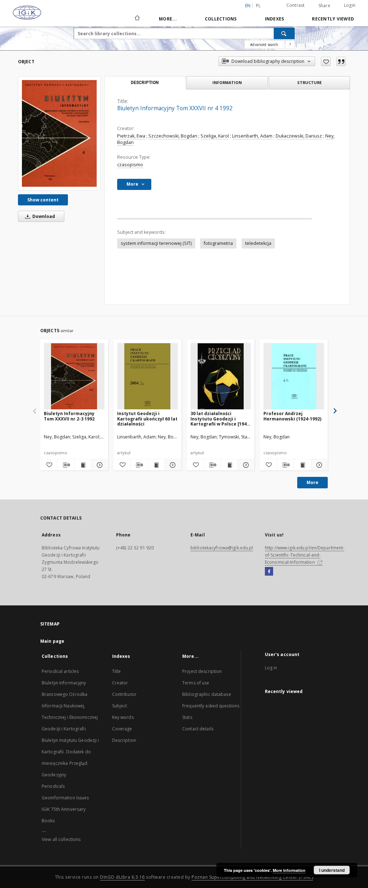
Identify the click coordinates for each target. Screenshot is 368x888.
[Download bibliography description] (65, 465)
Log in (271, 668)
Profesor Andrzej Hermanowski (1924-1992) (292, 416)
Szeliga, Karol (215, 136)
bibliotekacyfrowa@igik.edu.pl (221, 548)
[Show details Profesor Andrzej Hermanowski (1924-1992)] (318, 465)
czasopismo (130, 165)
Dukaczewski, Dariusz (299, 136)
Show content (43, 200)
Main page (52, 641)
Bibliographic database (206, 694)
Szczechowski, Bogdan (172, 136)
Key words (123, 717)
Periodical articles (60, 671)
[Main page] (137, 19)
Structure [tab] (309, 82)
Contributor (124, 694)
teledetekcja (258, 243)
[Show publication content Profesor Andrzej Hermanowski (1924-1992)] (302, 465)
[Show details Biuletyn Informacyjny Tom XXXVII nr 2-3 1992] (98, 465)
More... (168, 19)
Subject (119, 706)
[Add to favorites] (326, 61)
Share (324, 6)
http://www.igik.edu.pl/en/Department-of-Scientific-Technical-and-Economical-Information (304, 555)
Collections (221, 19)
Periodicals (53, 786)
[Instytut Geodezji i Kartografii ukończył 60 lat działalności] (148, 376)
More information (289, 870)
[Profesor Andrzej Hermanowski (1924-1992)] (294, 376)
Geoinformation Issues (65, 798)
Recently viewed (333, 19)
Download (43, 216)
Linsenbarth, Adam (252, 136)
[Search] (284, 33)
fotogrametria (218, 243)
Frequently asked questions (210, 706)
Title (116, 671)
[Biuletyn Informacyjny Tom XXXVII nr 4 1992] (59, 133)
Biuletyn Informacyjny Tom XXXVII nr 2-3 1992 (69, 416)
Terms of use (195, 683)
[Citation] (341, 61)
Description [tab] (144, 82)
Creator (120, 683)
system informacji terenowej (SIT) (156, 243)
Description (124, 740)
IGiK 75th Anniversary (64, 809)
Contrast (295, 5)
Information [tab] (227, 82)
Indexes (274, 19)
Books (48, 821)
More (312, 482)
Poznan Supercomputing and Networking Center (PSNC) (252, 877)
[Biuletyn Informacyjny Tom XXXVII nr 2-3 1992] (74, 376)
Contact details (197, 729)
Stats (187, 717)
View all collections (61, 839)
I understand (332, 870)
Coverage (122, 729)
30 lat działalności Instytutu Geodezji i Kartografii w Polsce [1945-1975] (220, 418)
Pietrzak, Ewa (131, 136)
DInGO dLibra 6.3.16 (122, 877)
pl (258, 5)
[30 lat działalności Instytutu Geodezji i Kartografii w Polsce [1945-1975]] (221, 376)
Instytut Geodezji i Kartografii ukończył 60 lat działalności (147, 418)
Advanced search (264, 44)
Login (349, 5)
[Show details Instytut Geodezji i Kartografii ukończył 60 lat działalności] (172, 465)
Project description (202, 671)
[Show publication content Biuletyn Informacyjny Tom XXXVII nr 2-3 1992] (82, 465)
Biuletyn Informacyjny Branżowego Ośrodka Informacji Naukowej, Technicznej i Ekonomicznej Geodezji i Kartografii (70, 706)
